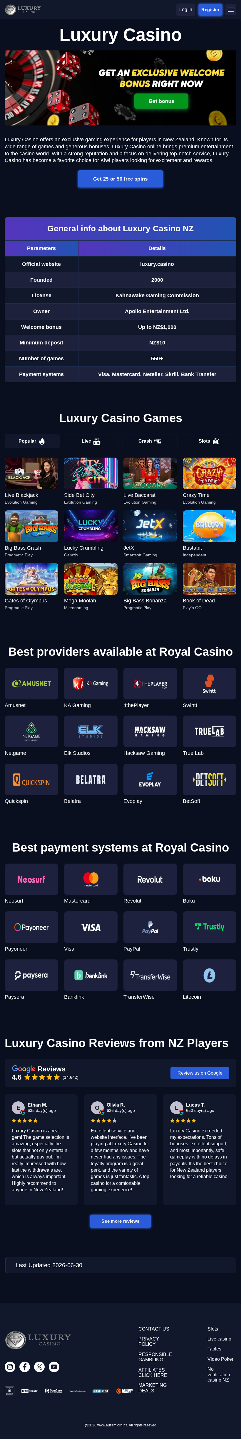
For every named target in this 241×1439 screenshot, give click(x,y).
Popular (27, 441)
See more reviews (120, 1221)
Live (86, 441)
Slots (204, 441)
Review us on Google (200, 1073)
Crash (145, 441)
